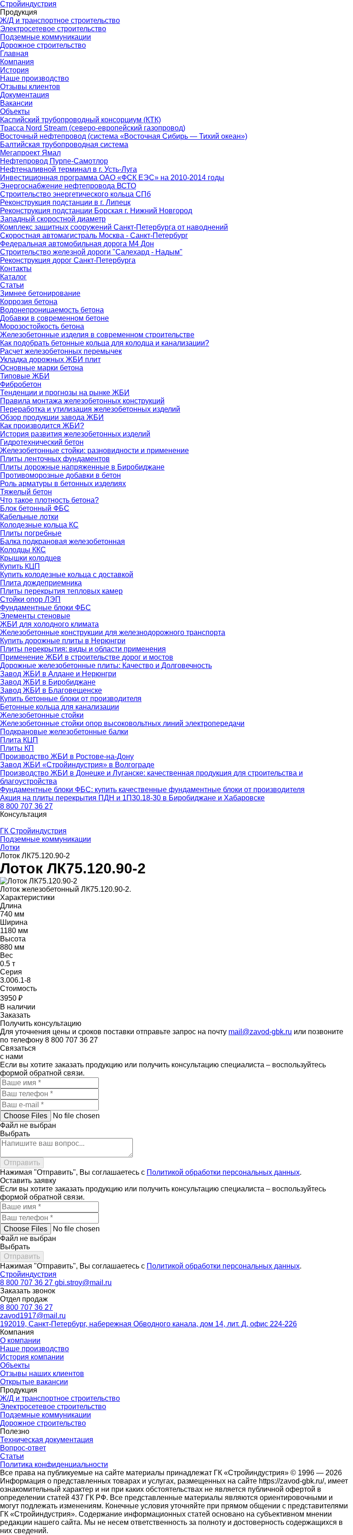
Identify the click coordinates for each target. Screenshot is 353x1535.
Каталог (13, 277)
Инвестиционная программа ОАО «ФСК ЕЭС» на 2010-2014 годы (112, 177)
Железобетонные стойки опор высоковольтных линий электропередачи (122, 723)
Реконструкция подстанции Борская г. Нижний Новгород (96, 211)
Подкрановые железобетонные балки (64, 732)
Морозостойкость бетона (42, 326)
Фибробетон (20, 384)
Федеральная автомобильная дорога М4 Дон (77, 244)
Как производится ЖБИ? (42, 426)
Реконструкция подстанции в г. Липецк (65, 202)
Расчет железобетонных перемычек (61, 351)
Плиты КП (17, 748)
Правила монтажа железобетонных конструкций (82, 401)
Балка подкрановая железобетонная (62, 541)
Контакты (16, 268)
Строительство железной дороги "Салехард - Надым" (91, 252)
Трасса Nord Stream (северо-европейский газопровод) (92, 128)
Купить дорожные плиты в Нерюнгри (62, 641)
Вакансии (16, 103)
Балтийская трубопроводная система (64, 144)
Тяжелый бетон (26, 492)
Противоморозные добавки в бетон (60, 475)
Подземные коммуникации (45, 37)
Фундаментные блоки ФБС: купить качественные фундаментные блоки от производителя (152, 789)
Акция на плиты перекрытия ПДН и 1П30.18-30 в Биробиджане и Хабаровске (132, 798)
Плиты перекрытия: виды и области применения (83, 649)
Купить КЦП (20, 566)
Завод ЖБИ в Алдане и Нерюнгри (58, 674)
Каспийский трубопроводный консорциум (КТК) (80, 120)
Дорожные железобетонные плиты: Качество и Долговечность (106, 665)
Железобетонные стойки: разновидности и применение (94, 450)
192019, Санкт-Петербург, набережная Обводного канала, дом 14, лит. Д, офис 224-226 (148, 1324)
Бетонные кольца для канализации (59, 707)
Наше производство (34, 78)
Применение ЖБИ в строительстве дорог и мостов (86, 657)
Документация (24, 95)
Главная (14, 53)
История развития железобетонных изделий (75, 434)
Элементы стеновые (35, 616)
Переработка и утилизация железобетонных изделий (90, 409)
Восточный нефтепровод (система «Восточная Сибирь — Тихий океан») (123, 136)
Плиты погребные (31, 533)
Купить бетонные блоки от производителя (71, 698)
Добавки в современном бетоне (54, 318)
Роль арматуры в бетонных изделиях (63, 483)
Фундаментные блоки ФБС (45, 608)
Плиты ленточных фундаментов (55, 459)
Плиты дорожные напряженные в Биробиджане (82, 467)
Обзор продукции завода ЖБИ (52, 417)
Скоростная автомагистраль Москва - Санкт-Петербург (94, 235)
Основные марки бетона (41, 368)
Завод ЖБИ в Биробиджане (48, 682)
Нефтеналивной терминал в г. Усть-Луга (68, 169)
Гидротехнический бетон (42, 442)
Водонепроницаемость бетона (52, 310)
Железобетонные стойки (42, 715)
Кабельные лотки (29, 517)
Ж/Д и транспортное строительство (60, 20)
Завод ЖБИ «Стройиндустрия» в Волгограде (77, 765)
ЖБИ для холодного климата (49, 624)
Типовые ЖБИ (25, 376)
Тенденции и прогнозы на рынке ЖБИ (65, 392)
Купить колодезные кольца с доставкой (66, 574)
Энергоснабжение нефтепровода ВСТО (68, 186)
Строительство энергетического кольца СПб (75, 194)
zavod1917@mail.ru (33, 1316)
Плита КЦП (19, 740)
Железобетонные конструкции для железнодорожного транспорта (112, 632)
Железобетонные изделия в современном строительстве (97, 335)
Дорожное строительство (43, 45)
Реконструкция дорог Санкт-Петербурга (68, 260)
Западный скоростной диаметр (53, 219)
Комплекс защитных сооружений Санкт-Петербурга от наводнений (114, 227)
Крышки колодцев (30, 558)
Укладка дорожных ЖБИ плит (50, 359)
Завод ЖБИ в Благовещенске (51, 690)
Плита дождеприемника (41, 583)
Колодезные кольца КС (39, 525)
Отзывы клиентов (30, 87)
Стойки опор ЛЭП (30, 599)
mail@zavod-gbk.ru (260, 1032)
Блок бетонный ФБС (34, 508)
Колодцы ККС (23, 550)
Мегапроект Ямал (30, 153)
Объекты (15, 111)
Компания (17, 62)
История (14, 70)
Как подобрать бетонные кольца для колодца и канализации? (104, 343)
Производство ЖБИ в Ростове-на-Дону (67, 756)
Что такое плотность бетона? (49, 500)
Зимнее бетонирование (40, 293)
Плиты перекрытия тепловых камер (61, 591)
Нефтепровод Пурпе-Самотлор (54, 161)
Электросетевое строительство (53, 29)
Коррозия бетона (28, 302)
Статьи (12, 285)
